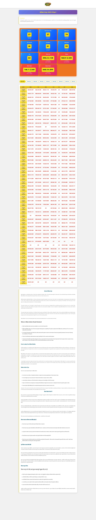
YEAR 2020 (54, 81)
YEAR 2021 (48, 81)
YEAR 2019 (61, 81)
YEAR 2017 (73, 81)
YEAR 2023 (35, 81)
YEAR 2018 (67, 81)
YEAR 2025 (22, 81)
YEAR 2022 (42, 81)
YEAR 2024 (29, 81)
